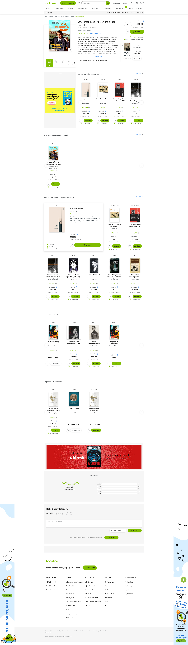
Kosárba (138, 32)
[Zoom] (70, 50)
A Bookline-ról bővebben (74, 582)
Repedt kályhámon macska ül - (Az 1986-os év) (114, 276)
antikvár (114, 322)
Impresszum (70, 594)
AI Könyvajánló (69, 3)
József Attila (73, 279)
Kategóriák (49, 12)
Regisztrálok (116, 3)
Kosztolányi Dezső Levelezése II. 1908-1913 (119, 100)
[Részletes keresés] (79, 3)
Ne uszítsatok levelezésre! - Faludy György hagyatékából (53, 409)
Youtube (130, 594)
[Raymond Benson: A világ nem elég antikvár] (114, 332)
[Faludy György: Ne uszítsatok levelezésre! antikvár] (94, 399)
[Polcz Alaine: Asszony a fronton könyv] (86, 90)
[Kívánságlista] (131, 3)
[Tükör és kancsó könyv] (74, 332)
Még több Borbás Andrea (53, 315)
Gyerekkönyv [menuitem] (59, 8)
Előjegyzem (56, 363)
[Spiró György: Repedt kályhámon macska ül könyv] (115, 265)
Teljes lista (138, 73)
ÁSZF (67, 609)
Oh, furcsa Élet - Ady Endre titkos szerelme (53, 163)
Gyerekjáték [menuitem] (121, 7)
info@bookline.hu (52, 586)
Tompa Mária (102, 103)
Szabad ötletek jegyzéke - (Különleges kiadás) (73, 276)
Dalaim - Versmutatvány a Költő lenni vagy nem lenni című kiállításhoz (94, 343)
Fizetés (107, 586)
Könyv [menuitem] (48, 8)
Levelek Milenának (94, 275)
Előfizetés (140, 12)
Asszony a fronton (86, 99)
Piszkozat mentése (117, 530)
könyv (86, 80)
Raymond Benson (53, 346)
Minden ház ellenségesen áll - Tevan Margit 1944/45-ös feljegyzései (135, 276)
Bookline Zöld (70, 586)
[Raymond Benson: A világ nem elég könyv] (53, 332)
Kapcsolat (108, 598)
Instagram (131, 586)
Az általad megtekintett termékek (57, 135)
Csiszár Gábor (53, 168)
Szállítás (108, 590)
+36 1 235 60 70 (51, 582)
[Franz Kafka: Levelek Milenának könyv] (94, 265)
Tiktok (129, 590)
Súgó (106, 602)
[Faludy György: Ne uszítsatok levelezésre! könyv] (53, 399)
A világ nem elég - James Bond (114, 343)
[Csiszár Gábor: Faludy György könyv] (74, 399)
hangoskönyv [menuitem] (82, 8)
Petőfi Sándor (94, 346)
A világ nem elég (53, 342)
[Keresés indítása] (108, 3)
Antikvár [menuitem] (95, 8)
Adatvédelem (70, 605)
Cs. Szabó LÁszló (136, 103)
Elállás (107, 605)
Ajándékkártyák (90, 586)
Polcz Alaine (85, 103)
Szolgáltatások (110, 582)
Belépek (125, 3)
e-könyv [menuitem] (70, 8)
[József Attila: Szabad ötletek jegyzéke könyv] (73, 265)
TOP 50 (87, 605)
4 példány (96, 430)
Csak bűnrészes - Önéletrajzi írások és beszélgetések (136, 100)
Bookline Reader (90, 590)
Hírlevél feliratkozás (92, 598)
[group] (49, 63)
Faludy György (53, 413)
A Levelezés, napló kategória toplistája (59, 197)
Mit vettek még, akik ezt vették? (90, 74)
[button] (74, 63)
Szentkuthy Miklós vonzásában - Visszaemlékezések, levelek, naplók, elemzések (102, 100)
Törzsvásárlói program (121, 12)
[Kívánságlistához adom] (126, 31)
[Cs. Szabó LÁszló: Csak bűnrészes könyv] (136, 90)
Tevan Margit (135, 279)
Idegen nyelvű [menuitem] (107, 8)
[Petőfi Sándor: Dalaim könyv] (94, 332)
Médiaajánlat (70, 598)
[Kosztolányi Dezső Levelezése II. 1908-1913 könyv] (119, 90)
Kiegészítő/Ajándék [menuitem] (135, 8)
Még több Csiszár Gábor (53, 382)
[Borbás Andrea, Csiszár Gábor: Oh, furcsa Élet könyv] (59, 35)
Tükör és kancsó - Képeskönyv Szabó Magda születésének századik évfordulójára (74, 343)
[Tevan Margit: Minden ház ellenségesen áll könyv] (135, 265)
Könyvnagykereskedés (73, 602)
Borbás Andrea (53, 166)
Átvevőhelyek (109, 594)
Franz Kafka (94, 279)
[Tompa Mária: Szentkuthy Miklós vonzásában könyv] (103, 90)
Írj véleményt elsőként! (95, 33)
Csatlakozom (90, 567)
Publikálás (134, 530)
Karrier (68, 590)
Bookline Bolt (51, 590)
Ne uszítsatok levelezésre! (94, 409)
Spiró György (114, 279)
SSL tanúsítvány (49, 632)
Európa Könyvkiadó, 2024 (84, 30)
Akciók (133, 12)
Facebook (130, 582)
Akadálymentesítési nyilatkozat (72, 616)
